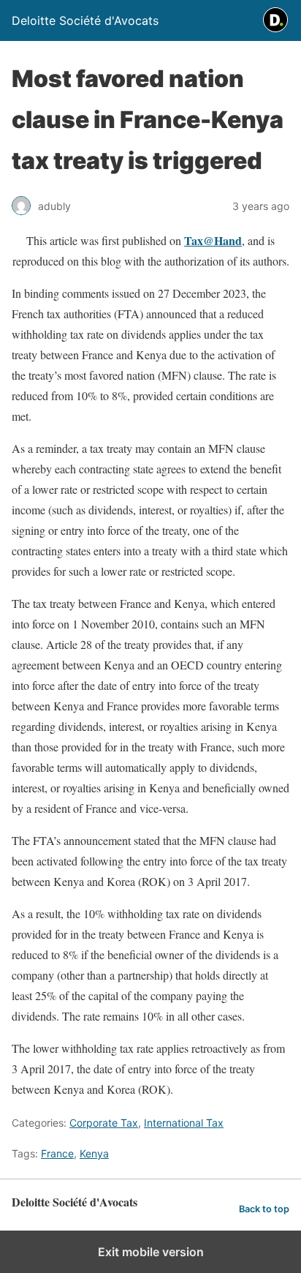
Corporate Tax (103, 1122)
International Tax (184, 1122)
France (57, 1153)
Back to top (264, 1208)
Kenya (94, 1153)
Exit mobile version (151, 1251)
